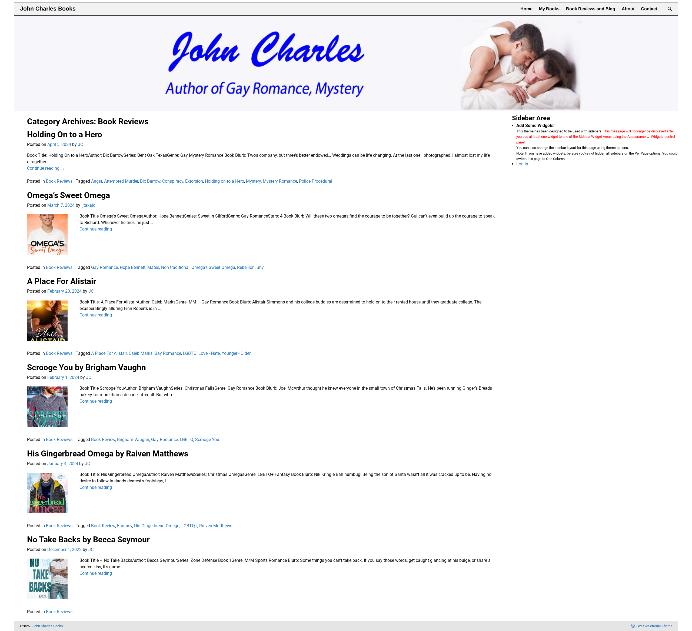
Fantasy (124, 525)
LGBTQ (190, 353)
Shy (260, 267)
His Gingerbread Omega (156, 525)
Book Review (103, 439)
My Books (549, 8)
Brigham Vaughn (133, 439)
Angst (96, 181)
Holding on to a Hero (224, 181)
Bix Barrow (150, 181)
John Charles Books (48, 8)
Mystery (253, 181)
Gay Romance (104, 267)
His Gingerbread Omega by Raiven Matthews (107, 453)
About (628, 8)
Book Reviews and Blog (590, 8)
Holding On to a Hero (64, 134)
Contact (649, 8)
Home (526, 8)
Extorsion (194, 181)
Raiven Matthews (215, 525)
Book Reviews (59, 181)
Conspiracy (172, 181)
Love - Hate (209, 353)
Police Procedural (315, 181)
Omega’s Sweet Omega (68, 195)
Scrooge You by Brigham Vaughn (86, 367)
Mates (153, 267)
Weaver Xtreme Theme (655, 626)
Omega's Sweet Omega (213, 267)
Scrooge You (207, 439)
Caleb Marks (140, 353)
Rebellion (246, 267)
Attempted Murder (121, 181)
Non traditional (175, 267)
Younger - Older (236, 353)
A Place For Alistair (61, 281)
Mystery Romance (280, 181)
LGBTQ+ (189, 525)
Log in (522, 163)
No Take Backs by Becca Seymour (88, 539)
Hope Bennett (132, 267)
